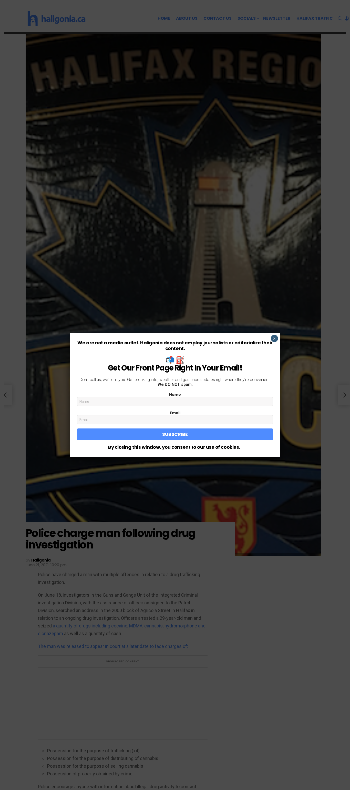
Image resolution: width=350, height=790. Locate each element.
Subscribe (175, 434)
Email (175, 412)
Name (175, 394)
